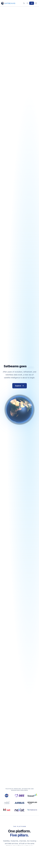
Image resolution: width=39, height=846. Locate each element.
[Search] (27, 3)
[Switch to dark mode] (24, 3)
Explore (18, 386)
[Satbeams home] (8, 3)
